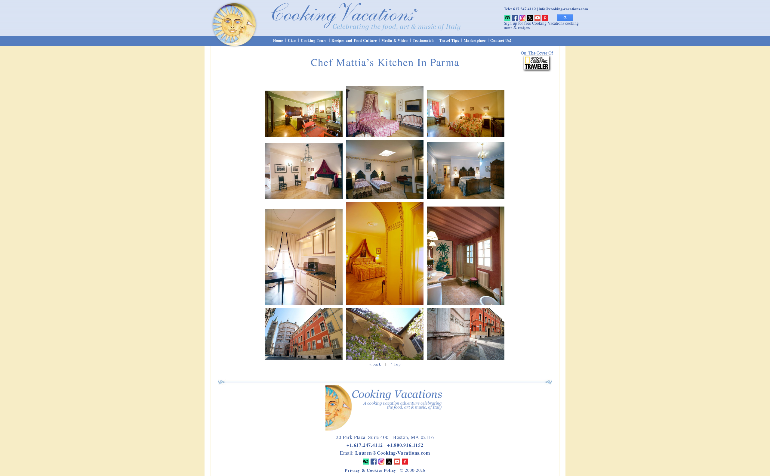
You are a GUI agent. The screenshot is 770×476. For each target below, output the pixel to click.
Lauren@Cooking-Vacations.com (392, 452)
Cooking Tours (314, 40)
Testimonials (424, 40)
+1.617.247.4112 (364, 444)
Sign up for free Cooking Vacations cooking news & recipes (541, 25)
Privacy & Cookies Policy (370, 470)
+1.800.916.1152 (405, 444)
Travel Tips (449, 40)
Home (278, 40)
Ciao (292, 40)
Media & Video (394, 40)
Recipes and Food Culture (354, 40)
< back (375, 364)
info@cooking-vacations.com (563, 8)
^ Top (396, 364)
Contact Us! (500, 40)
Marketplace (474, 40)
